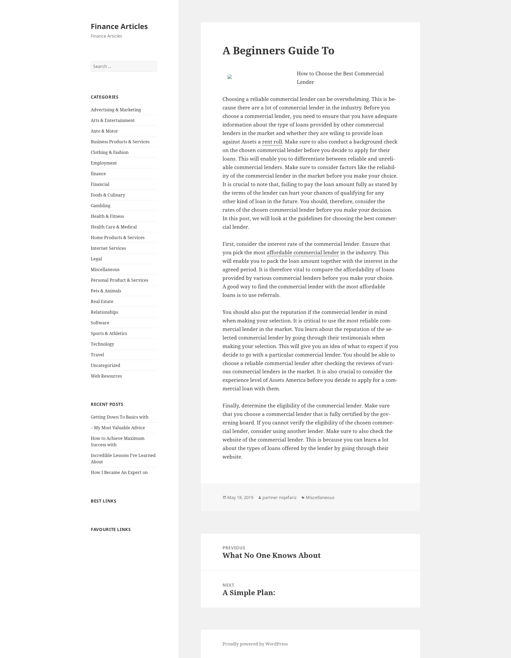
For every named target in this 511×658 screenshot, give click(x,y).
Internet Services (108, 248)
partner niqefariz (279, 497)
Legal (96, 259)
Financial (100, 184)
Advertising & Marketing (116, 110)
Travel (97, 355)
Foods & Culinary (108, 195)
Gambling (100, 206)
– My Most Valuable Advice (118, 428)
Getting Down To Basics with (120, 417)
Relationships (104, 312)
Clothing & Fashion (110, 152)
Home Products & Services (118, 237)
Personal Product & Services (119, 280)
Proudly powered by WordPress (255, 644)
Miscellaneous (105, 269)
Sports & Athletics (109, 333)
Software (100, 323)
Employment (104, 163)
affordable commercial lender (303, 252)
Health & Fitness (107, 216)
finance (98, 174)
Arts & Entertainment (113, 120)
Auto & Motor (104, 131)
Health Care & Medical (114, 227)
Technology (102, 344)
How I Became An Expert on (119, 472)
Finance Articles (119, 26)
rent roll (272, 141)
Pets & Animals (106, 291)
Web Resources (106, 376)
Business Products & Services (120, 142)
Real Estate (102, 301)
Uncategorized (105, 365)
